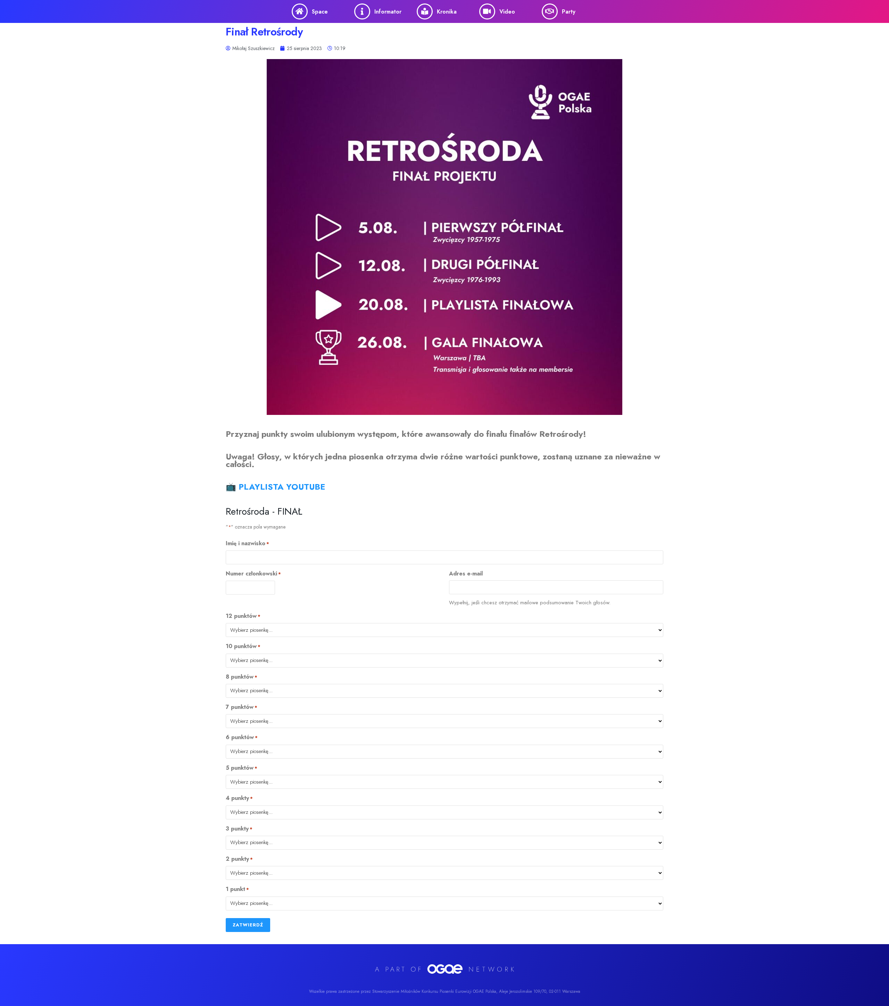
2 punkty (239, 859)
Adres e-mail (466, 574)
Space (320, 12)
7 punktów (241, 707)
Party (568, 12)
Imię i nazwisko (247, 543)
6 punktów (242, 737)
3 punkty (239, 829)
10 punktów (243, 646)
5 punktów (241, 768)
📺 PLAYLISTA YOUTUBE (275, 487)
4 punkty (239, 798)
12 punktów (243, 616)
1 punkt (237, 889)
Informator (387, 12)
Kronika (447, 12)
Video (507, 12)
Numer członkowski (253, 574)
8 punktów (241, 677)
